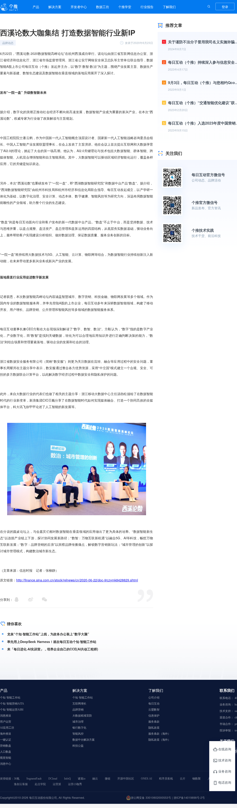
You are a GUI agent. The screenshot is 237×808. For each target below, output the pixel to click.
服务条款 (153, 721)
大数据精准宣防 (82, 715)
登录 (225, 6)
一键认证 (5, 739)
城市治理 (78, 721)
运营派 (57, 784)
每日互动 (153, 703)
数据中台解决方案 (83, 739)
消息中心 (5, 763)
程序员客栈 (166, 778)
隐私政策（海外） (159, 739)
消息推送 (5, 715)
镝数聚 (196, 778)
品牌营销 (78, 709)
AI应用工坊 (7, 727)
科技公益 (78, 745)
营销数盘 (5, 745)
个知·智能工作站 (10, 697)
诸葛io (81, 778)
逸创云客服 (21, 784)
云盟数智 (153, 709)
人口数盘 (5, 751)
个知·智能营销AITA (12, 703)
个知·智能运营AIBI (11, 709)
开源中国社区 (125, 778)
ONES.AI (146, 778)
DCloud (52, 778)
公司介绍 (153, 697)
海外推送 (5, 733)
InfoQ (67, 778)
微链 (107, 778)
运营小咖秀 (75, 784)
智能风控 (78, 733)
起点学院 (40, 784)
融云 (95, 778)
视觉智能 (5, 757)
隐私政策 (153, 727)
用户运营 (5, 721)
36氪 (16, 778)
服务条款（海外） (159, 733)
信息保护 (153, 715)
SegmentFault (33, 778)
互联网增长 (79, 703)
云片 (182, 778)
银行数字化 (79, 727)
